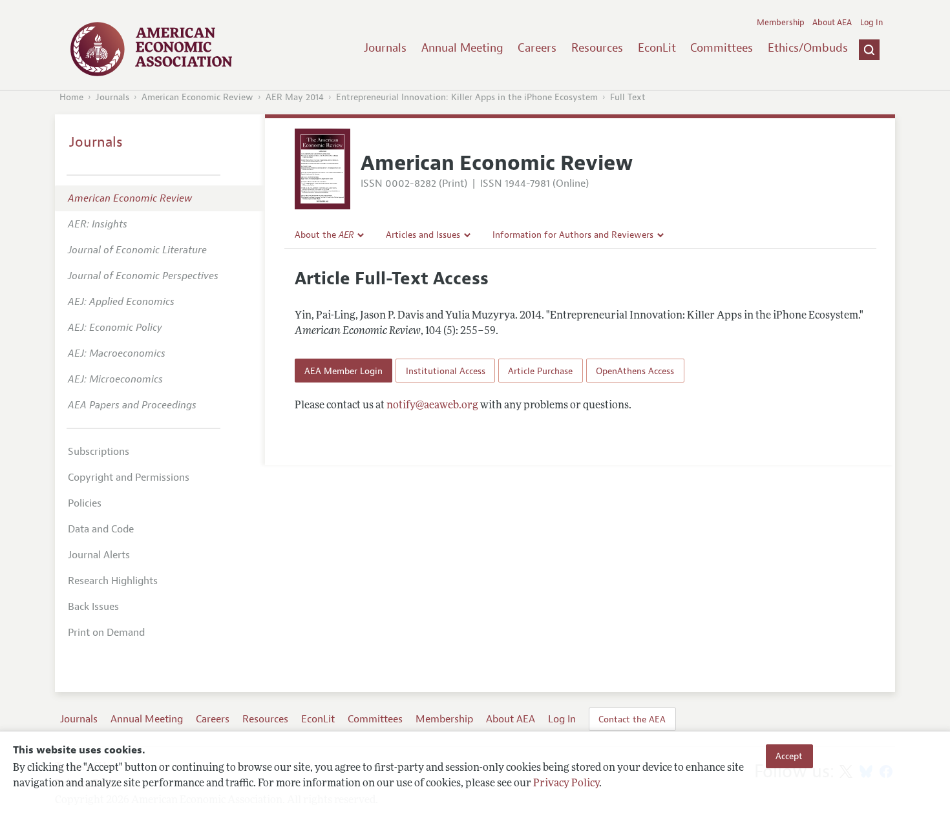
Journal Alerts (99, 555)
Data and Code (101, 529)
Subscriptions (98, 451)
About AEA (832, 22)
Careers (537, 48)
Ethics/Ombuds (808, 48)
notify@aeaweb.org (432, 406)
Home (71, 97)
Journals (385, 48)
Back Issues (93, 606)
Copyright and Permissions (128, 477)
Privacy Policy (566, 784)
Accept (789, 756)
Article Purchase (540, 371)
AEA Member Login (343, 371)
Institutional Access (445, 371)
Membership (781, 22)
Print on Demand (106, 632)
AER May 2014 (295, 97)
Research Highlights (113, 580)
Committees (721, 48)
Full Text (628, 97)
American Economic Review (197, 97)
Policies (84, 503)
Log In (871, 22)
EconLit (657, 48)
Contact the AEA (632, 719)
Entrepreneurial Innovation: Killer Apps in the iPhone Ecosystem (467, 97)
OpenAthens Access (635, 371)
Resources (597, 48)
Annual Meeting (462, 48)
